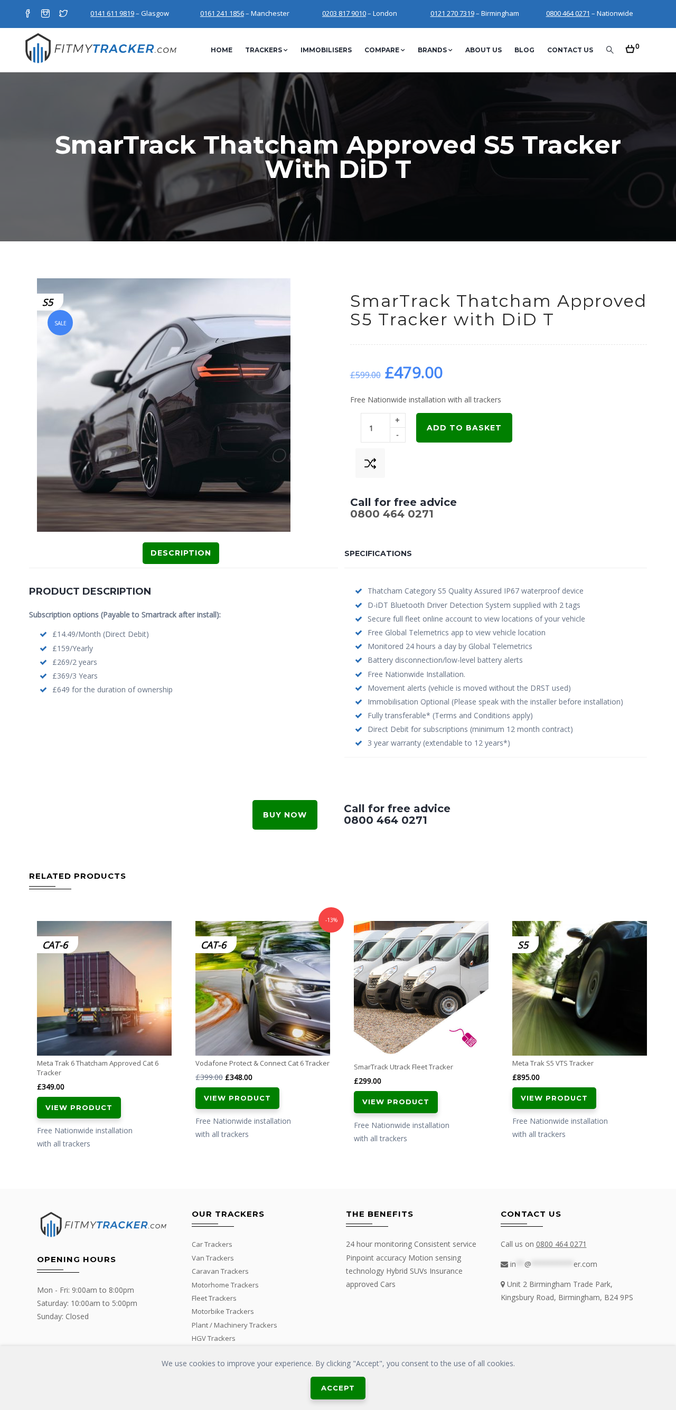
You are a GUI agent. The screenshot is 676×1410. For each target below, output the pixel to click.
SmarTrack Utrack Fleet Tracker (403, 1066)
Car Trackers (212, 1244)
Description (181, 553)
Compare (381, 50)
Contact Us (570, 50)
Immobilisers (326, 50)
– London (359, 13)
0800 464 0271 (392, 513)
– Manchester (244, 13)
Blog (524, 50)
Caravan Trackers (220, 1271)
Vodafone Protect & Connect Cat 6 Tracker (262, 1063)
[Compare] (370, 463)
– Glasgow (129, 13)
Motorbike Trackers (223, 1311)
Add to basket (464, 428)
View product (78, 1107)
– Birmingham (474, 13)
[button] (632, 45)
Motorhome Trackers (225, 1285)
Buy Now (285, 815)
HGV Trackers (214, 1338)
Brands (432, 50)
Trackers (263, 50)
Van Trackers (213, 1258)
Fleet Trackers (214, 1298)
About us (483, 50)
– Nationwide (589, 13)
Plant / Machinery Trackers (234, 1325)
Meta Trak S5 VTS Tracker (553, 1063)
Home (221, 50)
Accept (338, 1388)
